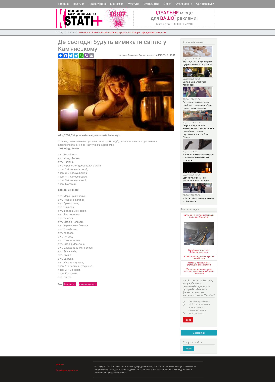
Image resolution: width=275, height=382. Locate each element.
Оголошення (184, 3)
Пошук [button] (188, 348)
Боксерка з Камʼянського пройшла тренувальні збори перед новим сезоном (122, 32)
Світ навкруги (205, 3)
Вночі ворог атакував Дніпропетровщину (198, 251)
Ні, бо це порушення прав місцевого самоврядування (199, 307)
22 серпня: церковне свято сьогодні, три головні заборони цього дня (199, 271)
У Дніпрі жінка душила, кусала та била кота (199, 257)
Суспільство (151, 3)
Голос (188, 319)
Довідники (199, 332)
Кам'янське (69, 284)
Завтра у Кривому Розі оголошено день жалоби (199, 263)
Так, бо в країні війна (199, 301)
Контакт (60, 364)
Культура (133, 3)
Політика (78, 3)
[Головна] (79, 18)
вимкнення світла (87, 284)
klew (106, 369)
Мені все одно (195, 313)
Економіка (116, 3)
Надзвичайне (97, 3)
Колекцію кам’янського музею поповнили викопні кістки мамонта (198, 157)
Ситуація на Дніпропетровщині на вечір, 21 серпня (199, 216)
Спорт (167, 3)
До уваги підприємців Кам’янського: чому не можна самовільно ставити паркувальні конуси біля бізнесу (198, 131)
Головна (63, 3)
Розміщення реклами (67, 370)
